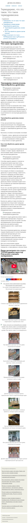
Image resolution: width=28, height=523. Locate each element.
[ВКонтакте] (8, 279)
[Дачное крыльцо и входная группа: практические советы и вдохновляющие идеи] (14, 392)
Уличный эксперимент (9, 276)
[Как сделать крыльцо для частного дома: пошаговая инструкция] (14, 440)
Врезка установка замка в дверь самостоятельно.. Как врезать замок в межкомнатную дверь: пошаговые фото (13, 487)
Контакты (4, 517)
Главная (7, 5)
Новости (14, 5)
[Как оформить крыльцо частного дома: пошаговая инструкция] (14, 343)
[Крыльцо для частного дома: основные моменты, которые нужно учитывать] (14, 408)
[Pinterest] (14, 279)
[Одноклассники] (19, 279)
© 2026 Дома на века (6, 515)
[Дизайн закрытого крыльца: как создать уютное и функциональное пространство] (14, 457)
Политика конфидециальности (7, 519)
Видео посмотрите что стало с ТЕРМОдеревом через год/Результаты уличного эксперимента (14, 36)
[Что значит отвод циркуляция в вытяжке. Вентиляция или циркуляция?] (14, 285)
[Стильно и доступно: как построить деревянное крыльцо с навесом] (14, 302)
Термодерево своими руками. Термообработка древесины (11, 25)
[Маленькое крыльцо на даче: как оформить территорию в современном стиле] (14, 318)
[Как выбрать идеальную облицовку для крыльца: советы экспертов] (14, 359)
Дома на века (14, 3)
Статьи (20, 5)
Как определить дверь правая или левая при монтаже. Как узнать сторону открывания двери (13, 481)
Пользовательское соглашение (12, 517)
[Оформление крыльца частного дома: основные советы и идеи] (14, 375)
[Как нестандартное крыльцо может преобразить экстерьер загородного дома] (14, 424)
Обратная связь (5, 521)
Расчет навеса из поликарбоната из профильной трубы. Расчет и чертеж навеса (12, 493)
